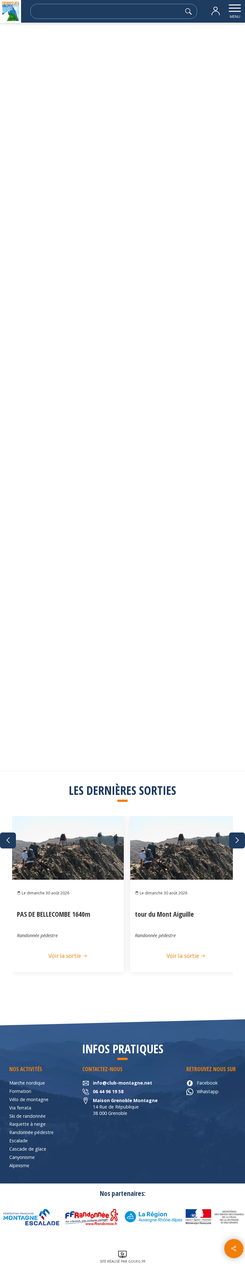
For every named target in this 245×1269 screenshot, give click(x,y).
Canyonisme (22, 1157)
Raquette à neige (27, 1124)
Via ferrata (20, 1108)
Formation (20, 1091)
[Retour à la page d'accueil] (10, 11)
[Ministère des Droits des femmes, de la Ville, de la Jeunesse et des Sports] (214, 1217)
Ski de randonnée (27, 1116)
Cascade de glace (27, 1149)
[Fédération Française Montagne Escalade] (30, 1217)
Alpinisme (19, 1165)
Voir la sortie (65, 955)
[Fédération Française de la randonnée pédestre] (91, 1217)
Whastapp (208, 1091)
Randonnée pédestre (31, 1132)
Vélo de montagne (28, 1099)
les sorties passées (43, 40)
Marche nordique (27, 1083)
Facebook (207, 1083)
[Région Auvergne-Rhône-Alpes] (153, 1217)
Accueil (11, 40)
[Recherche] (190, 11)
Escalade (18, 1141)
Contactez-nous (207, 385)
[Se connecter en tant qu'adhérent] (215, 11)
